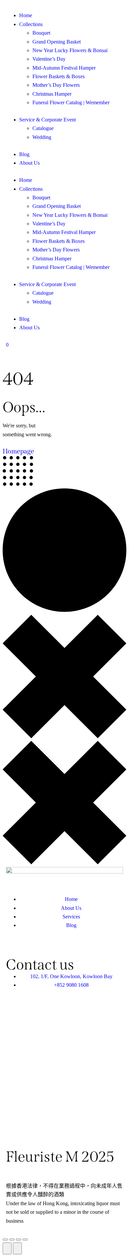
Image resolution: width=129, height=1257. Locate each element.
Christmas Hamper (51, 258)
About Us (29, 327)
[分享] (18, 1239)
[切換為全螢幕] (12, 1239)
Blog (24, 319)
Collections (31, 189)
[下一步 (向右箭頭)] (17, 1248)
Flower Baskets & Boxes (58, 241)
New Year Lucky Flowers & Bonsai (70, 215)
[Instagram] (50, 946)
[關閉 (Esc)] (25, 1239)
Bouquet (41, 197)
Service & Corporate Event (47, 284)
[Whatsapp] (14, 946)
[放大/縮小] (5, 1239)
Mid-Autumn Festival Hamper (64, 232)
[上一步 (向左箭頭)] (7, 1248)
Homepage (18, 451)
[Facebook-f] (32, 946)
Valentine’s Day (48, 223)
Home (25, 180)
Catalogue (43, 293)
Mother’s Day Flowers (56, 249)
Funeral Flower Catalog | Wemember (70, 267)
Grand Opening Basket (56, 206)
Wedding (41, 302)
